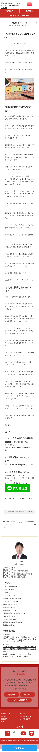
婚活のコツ (7, 607)
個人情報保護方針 (26, 716)
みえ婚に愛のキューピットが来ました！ (9, 524)
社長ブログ (23, 713)
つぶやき (6, 595)
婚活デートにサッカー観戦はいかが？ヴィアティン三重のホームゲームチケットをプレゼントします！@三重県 (19, 639)
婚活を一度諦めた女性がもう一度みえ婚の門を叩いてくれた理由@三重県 (19, 655)
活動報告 (6, 616)
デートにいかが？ (10, 598)
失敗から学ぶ (8, 604)
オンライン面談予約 (19, 700)
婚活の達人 (7, 610)
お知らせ (6, 589)
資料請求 (29, 11)
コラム (6, 592)
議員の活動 (7, 625)
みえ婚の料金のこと (30, 522)
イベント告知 (8, 586)
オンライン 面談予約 (20, 15)
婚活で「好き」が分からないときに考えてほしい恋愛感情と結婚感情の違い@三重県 (19, 648)
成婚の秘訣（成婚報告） (12, 613)
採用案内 (4, 719)
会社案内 (4, 716)
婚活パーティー (6, 721)
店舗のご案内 (5, 713)
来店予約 (9, 11)
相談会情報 (7, 619)
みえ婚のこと (28, 511)
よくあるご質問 (25, 719)
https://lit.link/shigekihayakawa (20, 464)
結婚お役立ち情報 (10, 622)
